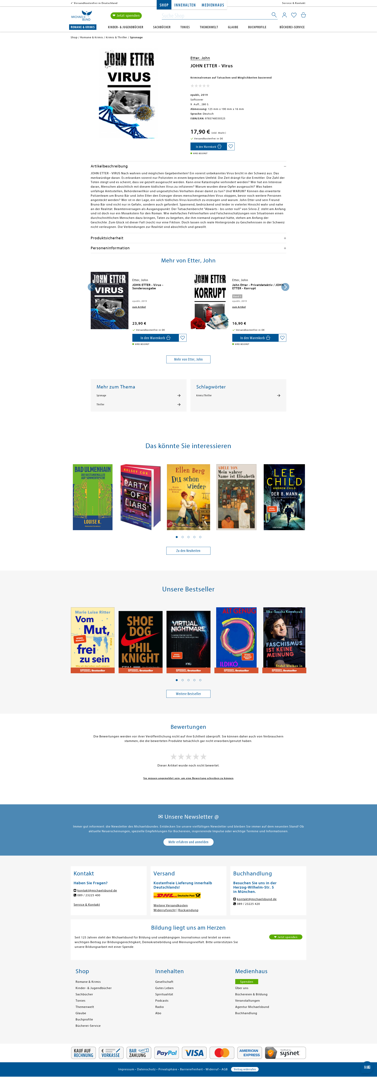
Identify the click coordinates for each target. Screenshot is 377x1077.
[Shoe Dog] (141, 638)
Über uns (241, 988)
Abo (158, 1013)
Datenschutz (146, 1069)
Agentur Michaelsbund (252, 1007)
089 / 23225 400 (88, 895)
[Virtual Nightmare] (188, 638)
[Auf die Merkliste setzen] (231, 146)
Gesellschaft (164, 982)
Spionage (101, 395)
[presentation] (92, 287)
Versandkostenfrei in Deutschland (96, 3)
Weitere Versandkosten (171, 905)
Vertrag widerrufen (245, 1069)
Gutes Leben (164, 988)
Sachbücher (162, 27)
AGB (224, 1069)
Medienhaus (213, 5)
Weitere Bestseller (188, 694)
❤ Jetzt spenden (126, 16)
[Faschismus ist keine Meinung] (284, 638)
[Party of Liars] (141, 495)
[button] (177, 537)
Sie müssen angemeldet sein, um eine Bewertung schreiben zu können (188, 778)
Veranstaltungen (247, 1000)
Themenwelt (209, 27)
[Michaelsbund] (82, 17)
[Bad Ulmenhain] (93, 495)
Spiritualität (164, 994)
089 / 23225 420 (248, 904)
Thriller (100, 404)
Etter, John (200, 58)
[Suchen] (274, 15)
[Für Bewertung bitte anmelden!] (200, 86)
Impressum (126, 1069)
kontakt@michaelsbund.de (97, 890)
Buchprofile (257, 27)
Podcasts (161, 1000)
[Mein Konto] (284, 15)
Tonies (185, 27)
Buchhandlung (246, 1013)
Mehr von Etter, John (188, 359)
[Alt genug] (236, 638)
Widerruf (212, 1069)
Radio (159, 1007)
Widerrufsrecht (165, 910)
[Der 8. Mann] (284, 495)
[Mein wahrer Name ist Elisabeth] (236, 495)
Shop (164, 5)
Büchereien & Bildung (251, 994)
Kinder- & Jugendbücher (125, 27)
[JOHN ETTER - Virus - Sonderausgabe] (109, 300)
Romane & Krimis (83, 27)
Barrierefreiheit (191, 1069)
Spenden (246, 982)
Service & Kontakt (294, 3)
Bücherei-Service (292, 27)
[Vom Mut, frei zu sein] (93, 638)
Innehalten (185, 5)
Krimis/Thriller (204, 395)
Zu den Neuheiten (188, 550)
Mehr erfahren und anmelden (188, 842)
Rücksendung (188, 910)
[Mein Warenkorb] (303, 15)
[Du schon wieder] (188, 495)
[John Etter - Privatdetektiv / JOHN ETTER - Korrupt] (209, 300)
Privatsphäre (167, 1069)
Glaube (233, 27)
